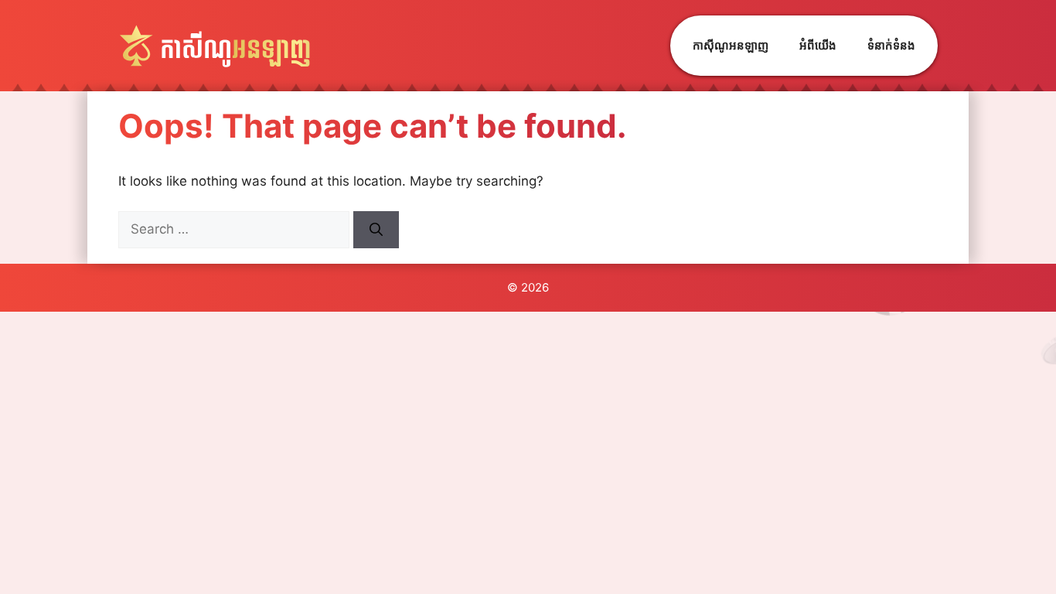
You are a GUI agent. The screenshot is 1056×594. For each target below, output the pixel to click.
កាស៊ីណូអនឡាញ (730, 45)
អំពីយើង (817, 45)
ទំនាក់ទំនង (891, 45)
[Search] (376, 229)
